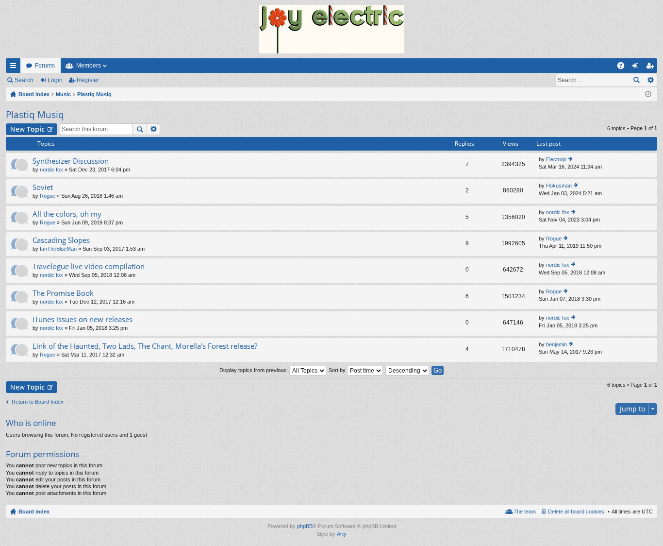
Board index (34, 511)
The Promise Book (63, 293)
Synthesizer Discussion (71, 161)
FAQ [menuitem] (624, 67)
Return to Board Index (38, 402)
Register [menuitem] (651, 67)
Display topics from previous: (254, 370)
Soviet (43, 187)
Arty (342, 534)
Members (88, 65)
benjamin (556, 344)
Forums (45, 65)
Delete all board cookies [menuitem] (576, 511)
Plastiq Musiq (35, 114)
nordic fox (51, 169)
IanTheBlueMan (58, 249)
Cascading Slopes (61, 240)
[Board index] (331, 29)
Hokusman (559, 185)
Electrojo (556, 159)
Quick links (15, 67)
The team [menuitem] (525, 511)
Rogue (47, 196)
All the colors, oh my (67, 214)
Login (55, 80)
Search (24, 80)
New (27, 129)
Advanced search (650, 80)
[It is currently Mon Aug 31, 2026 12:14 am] (648, 94)
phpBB (305, 526)
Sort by (338, 370)
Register (88, 80)
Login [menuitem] (637, 67)
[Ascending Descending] (407, 370)
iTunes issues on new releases (83, 319)
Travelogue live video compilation (89, 266)
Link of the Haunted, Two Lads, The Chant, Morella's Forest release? (145, 346)
